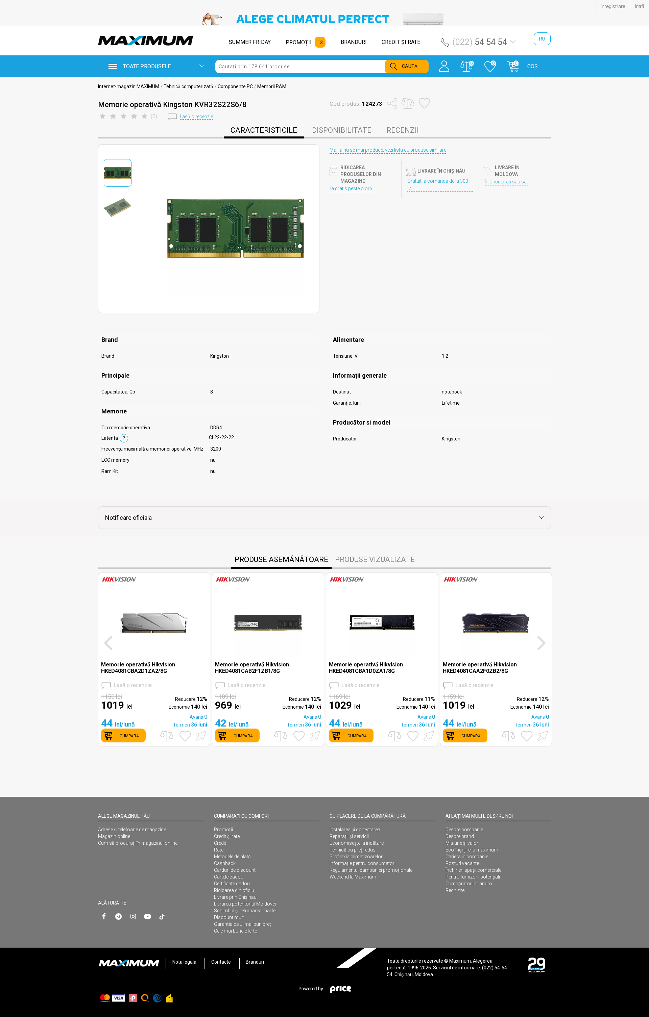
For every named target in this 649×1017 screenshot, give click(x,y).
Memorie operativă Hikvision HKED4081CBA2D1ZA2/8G (138, 667)
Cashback (225, 863)
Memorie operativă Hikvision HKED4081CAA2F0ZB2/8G (480, 667)
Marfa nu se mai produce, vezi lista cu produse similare (388, 150)
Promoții (223, 829)
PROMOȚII (299, 42)
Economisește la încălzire (357, 843)
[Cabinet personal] (444, 62)
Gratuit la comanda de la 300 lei (437, 184)
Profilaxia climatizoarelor (356, 856)
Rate (218, 850)
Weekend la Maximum (353, 877)
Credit (220, 843)
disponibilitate (341, 130)
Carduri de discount (235, 870)
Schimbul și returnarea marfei (245, 910)
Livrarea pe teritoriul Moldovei (245, 904)
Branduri (255, 962)
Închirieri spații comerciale (473, 870)
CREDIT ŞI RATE (401, 42)
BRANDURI (354, 42)
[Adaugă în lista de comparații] (166, 736)
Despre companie (464, 829)
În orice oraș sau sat (506, 181)
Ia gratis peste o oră (351, 188)
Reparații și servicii (349, 836)
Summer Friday (250, 42)
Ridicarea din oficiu (234, 890)
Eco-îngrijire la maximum (472, 850)
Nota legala (184, 962)
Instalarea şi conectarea (355, 829)
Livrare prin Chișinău (235, 897)
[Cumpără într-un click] (199, 735)
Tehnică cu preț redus (353, 850)
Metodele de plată (232, 856)
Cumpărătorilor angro (469, 883)
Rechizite (455, 890)
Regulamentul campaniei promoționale (371, 870)
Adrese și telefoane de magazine (132, 829)
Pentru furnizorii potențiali (473, 877)
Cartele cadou (228, 877)
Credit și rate (227, 836)
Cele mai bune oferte (235, 931)
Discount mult (229, 917)
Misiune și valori (462, 843)
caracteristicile (264, 130)
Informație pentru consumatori (362, 863)
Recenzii (402, 130)
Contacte (221, 962)
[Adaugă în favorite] (185, 736)
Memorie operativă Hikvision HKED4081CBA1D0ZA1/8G (366, 667)
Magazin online (114, 836)
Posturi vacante (462, 863)
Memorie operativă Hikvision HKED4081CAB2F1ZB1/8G (252, 667)
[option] (324, 19)
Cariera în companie (467, 856)
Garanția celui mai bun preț (242, 924)
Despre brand (460, 836)
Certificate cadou (232, 883)
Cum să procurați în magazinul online (137, 843)
